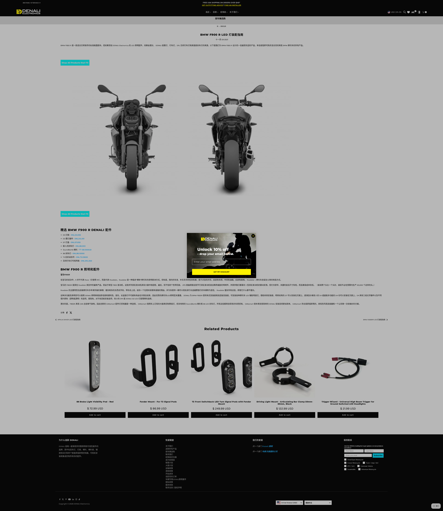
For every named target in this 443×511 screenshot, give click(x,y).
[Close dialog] (253, 236)
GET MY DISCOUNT (221, 272)
